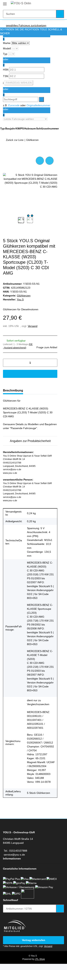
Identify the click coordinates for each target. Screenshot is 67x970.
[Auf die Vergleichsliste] (40, 161)
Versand (32, 326)
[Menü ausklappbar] (5, 2)
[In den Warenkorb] (6, 151)
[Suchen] (60, 14)
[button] (49, 4)
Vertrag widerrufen (33, 940)
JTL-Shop (40, 959)
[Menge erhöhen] (53, 363)
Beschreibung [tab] (13, 390)
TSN (6, 76)
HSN (6, 69)
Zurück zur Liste (14, 140)
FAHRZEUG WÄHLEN (19, 82)
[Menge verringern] (7, 363)
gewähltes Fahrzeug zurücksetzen (26, 25)
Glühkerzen (24, 295)
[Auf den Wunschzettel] (49, 161)
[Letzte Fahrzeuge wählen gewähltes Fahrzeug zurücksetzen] (26, 119)
